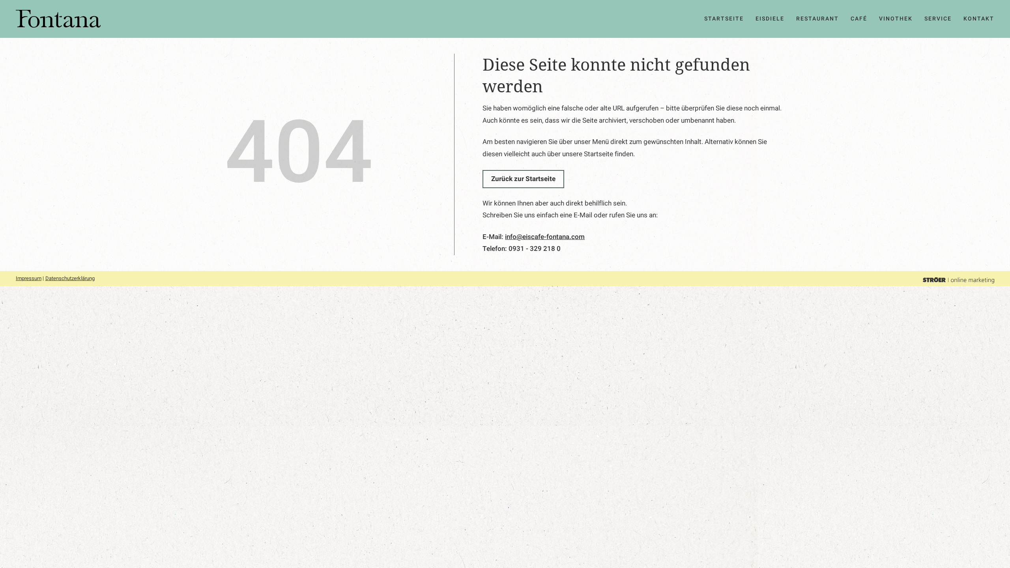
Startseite (724, 19)
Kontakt (978, 19)
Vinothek (896, 19)
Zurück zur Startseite (523, 179)
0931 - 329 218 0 (535, 249)
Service (938, 19)
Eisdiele (770, 19)
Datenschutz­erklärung (70, 278)
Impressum (28, 278)
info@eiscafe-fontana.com (545, 237)
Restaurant (817, 19)
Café (859, 19)
